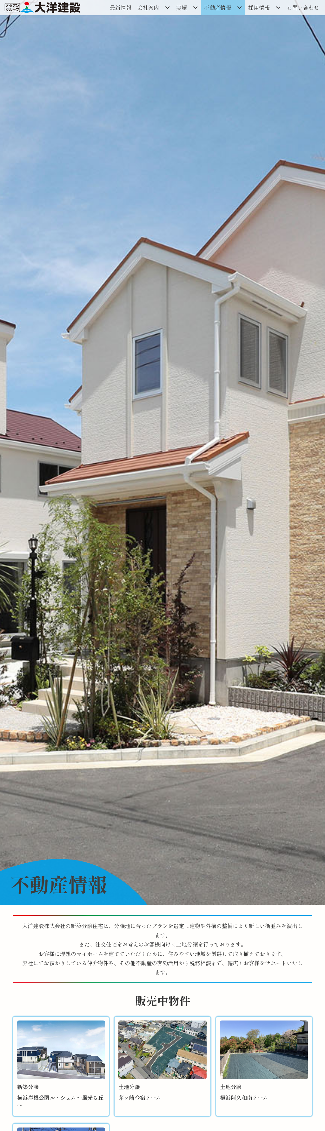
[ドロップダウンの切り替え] (167, 7)
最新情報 (120, 7)
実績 (181, 7)
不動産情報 (217, 7)
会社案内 (148, 7)
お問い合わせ (303, 7)
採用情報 (259, 7)
